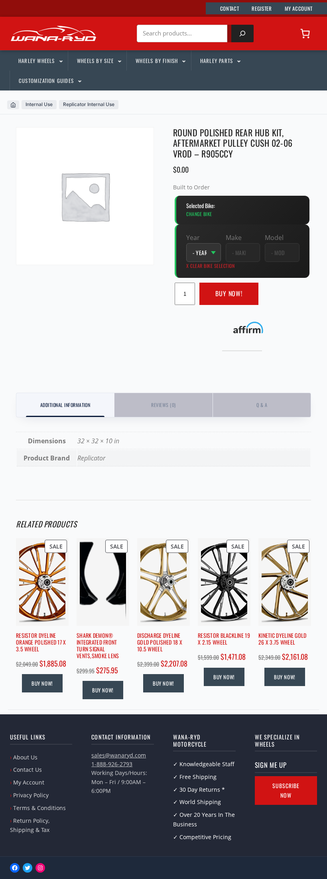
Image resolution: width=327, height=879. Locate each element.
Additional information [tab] (65, 404)
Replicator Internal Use (88, 104)
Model (274, 237)
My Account (28, 782)
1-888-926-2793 (111, 764)
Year (193, 237)
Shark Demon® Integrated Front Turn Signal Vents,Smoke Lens (98, 645)
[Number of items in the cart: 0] (305, 33)
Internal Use (39, 104)
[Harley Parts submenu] (238, 60)
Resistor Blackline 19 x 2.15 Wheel (224, 639)
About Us (25, 757)
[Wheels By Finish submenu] (183, 60)
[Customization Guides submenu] (79, 80)
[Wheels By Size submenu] (119, 60)
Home (13, 104)
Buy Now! (229, 293)
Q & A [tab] (261, 404)
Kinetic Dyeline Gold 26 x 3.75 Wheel (282, 639)
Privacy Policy (31, 795)
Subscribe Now (285, 790)
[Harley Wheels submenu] (60, 60)
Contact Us (27, 769)
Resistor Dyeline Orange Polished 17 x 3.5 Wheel (41, 642)
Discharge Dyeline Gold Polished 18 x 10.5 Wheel (159, 642)
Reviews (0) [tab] (163, 404)
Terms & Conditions (39, 808)
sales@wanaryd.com (118, 755)
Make (234, 237)
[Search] (242, 33)
